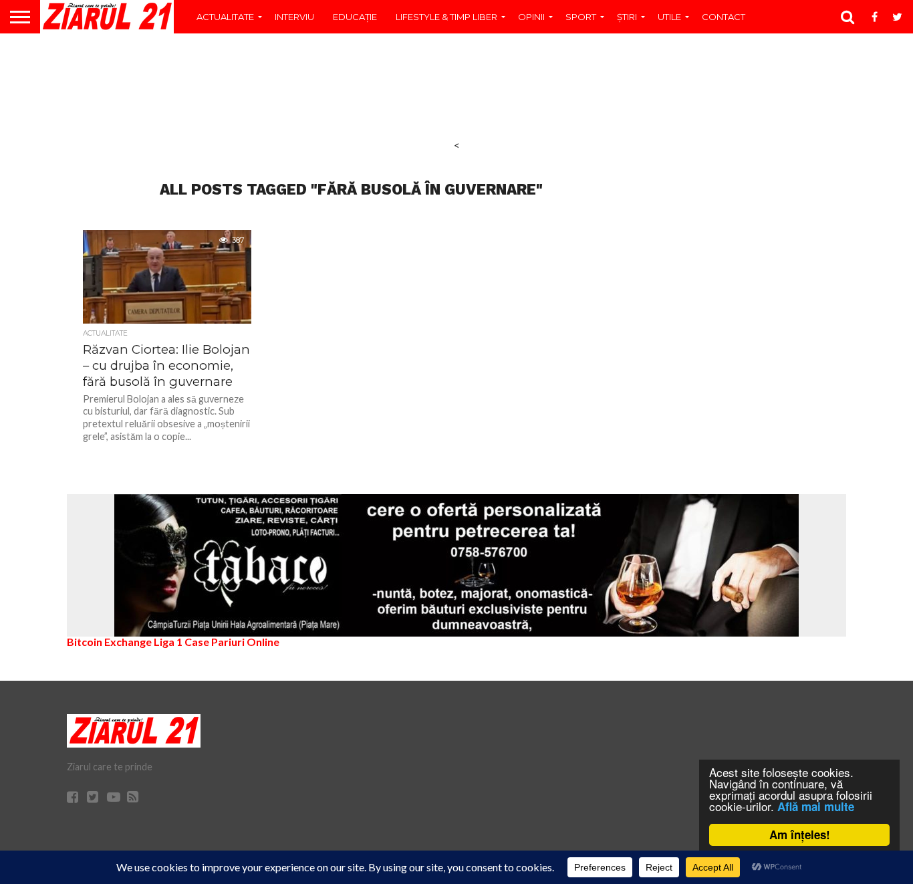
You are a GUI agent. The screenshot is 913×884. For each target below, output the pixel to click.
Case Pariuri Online (231, 641)
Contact (723, 16)
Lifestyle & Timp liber (446, 16)
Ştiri (627, 16)
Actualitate (225, 16)
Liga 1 (168, 641)
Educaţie (355, 16)
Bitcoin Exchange (109, 641)
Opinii (531, 16)
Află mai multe (815, 806)
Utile (669, 16)
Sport (580, 16)
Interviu (294, 16)
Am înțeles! (799, 834)
